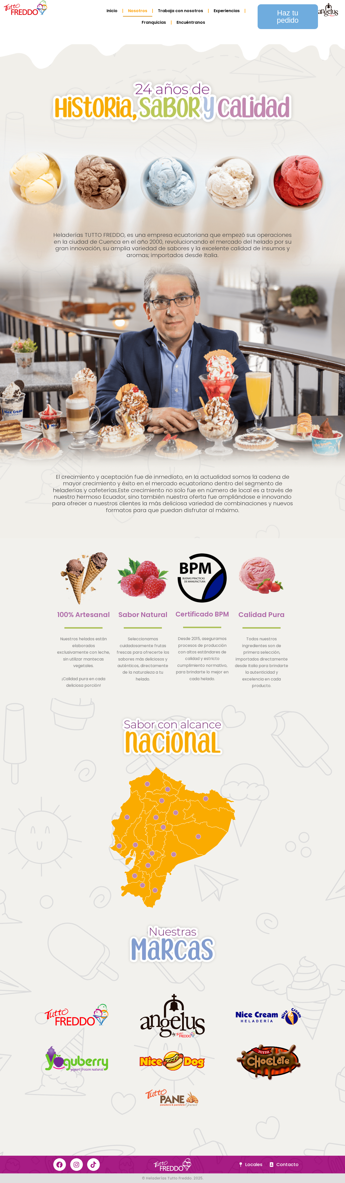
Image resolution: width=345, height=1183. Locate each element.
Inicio (112, 11)
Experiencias (227, 11)
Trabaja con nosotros (180, 11)
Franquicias (154, 22)
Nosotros (137, 11)
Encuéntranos (191, 22)
